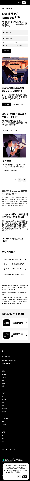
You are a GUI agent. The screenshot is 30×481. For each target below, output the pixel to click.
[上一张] (20, 180)
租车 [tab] (16, 130)
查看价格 (6, 50)
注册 (24, 2)
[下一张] (24, 180)
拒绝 (19, 477)
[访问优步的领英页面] (3, 449)
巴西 (3, 8)
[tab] (20, 131)
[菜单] (27, 2)
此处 (25, 470)
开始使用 (6, 104)
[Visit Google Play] (7, 460)
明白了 (24, 477)
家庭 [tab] (11, 130)
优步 (3, 3)
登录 (19, 2)
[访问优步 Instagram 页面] (10, 449)
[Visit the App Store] (18, 460)
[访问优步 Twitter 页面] (14, 449)
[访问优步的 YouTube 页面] (7, 449)
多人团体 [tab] (5, 130)
